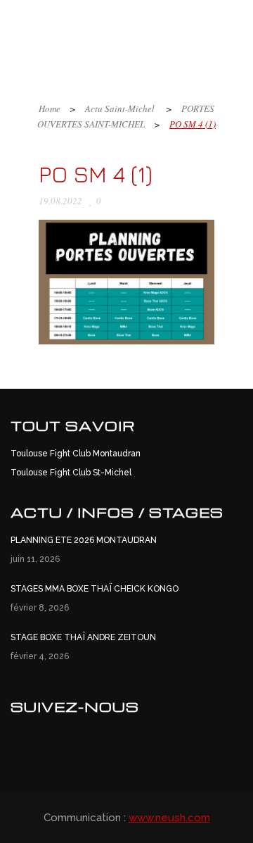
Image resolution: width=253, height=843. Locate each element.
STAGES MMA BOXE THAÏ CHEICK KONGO (95, 589)
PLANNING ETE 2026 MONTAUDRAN (84, 540)
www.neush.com (169, 817)
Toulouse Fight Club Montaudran (76, 453)
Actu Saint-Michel (120, 108)
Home (49, 108)
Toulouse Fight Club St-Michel (71, 472)
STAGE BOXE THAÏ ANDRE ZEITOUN (83, 637)
